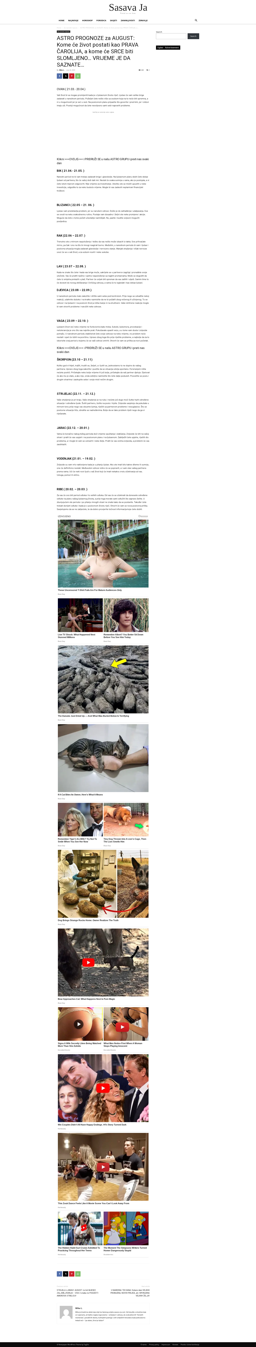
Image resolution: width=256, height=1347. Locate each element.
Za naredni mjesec (71, 28)
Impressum (166, 1344)
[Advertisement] (103, 132)
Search (159, 32)
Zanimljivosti (128, 20)
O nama (144, 1344)
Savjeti (113, 20)
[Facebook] (59, 76)
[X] (65, 76)
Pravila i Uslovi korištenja (190, 1344)
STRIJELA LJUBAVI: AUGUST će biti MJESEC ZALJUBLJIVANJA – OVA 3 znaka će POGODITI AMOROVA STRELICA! (77, 1293)
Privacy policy (154, 1344)
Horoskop (87, 20)
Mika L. (61, 70)
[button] (196, 20)
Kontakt (175, 1344)
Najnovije (73, 20)
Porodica (101, 20)
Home (61, 20)
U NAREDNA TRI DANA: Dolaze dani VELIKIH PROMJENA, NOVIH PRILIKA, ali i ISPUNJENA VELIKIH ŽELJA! (130, 1293)
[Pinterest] (71, 76)
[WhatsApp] (78, 76)
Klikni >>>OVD (66, 159)
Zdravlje (143, 20)
